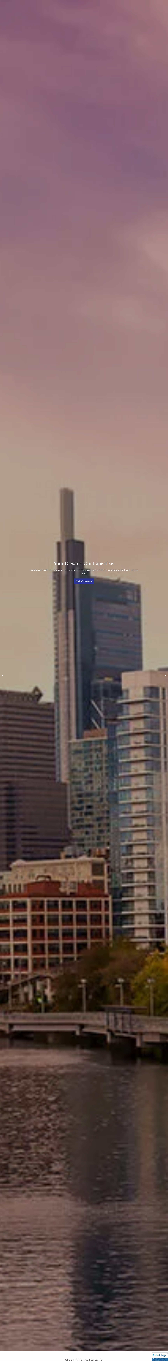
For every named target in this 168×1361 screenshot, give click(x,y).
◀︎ (3, 675)
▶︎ (166, 675)
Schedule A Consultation (84, 581)
